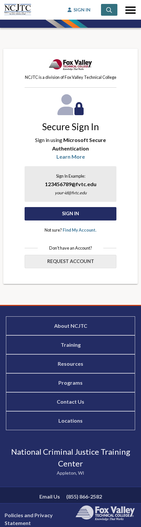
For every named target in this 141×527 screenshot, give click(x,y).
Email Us (49, 496)
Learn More (70, 156)
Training (71, 345)
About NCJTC (70, 326)
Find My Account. (79, 230)
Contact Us (70, 401)
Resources (70, 363)
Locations (70, 420)
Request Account (70, 261)
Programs (70, 382)
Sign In (70, 213)
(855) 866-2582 (84, 496)
